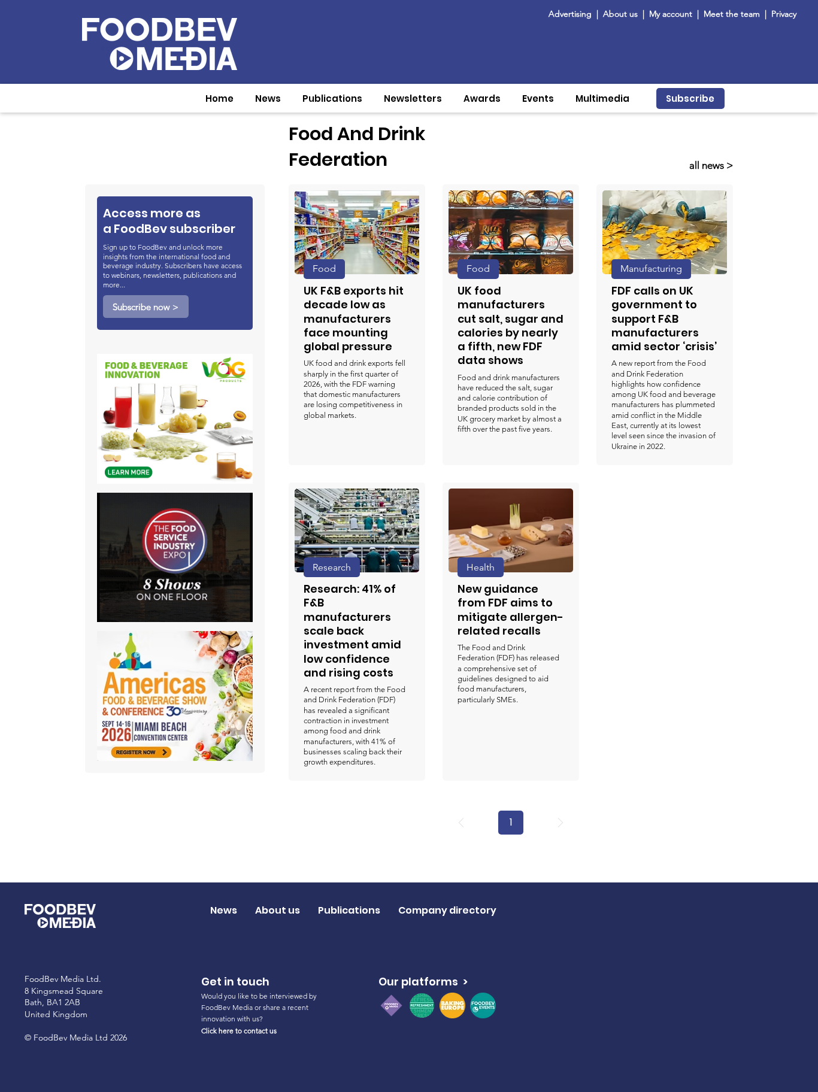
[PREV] (461, 822)
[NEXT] (560, 822)
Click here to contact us (239, 1030)
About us (620, 13)
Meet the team (733, 13)
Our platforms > (423, 981)
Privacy (783, 13)
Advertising (572, 13)
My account (670, 13)
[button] (268, 98)
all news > (711, 165)
